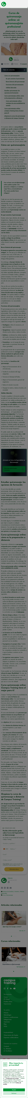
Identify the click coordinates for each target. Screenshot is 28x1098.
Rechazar (14, 1093)
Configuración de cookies (12, 1078)
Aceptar (14, 1089)
